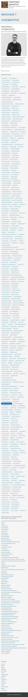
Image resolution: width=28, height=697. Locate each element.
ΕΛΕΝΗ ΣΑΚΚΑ (20, 217)
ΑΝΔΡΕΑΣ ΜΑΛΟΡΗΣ (16, 110)
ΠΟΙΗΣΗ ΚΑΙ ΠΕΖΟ (4, 686)
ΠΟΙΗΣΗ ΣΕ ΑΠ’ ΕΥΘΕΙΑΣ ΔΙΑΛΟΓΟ (7, 623)
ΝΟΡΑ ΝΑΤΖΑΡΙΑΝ (5, 414)
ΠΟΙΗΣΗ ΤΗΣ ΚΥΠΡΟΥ (5, 625)
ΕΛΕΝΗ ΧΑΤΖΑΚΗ (14, 219)
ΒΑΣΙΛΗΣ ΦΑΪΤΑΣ (13, 142)
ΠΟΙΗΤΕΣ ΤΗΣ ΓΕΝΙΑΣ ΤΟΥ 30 (6, 632)
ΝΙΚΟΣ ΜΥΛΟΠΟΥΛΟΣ (22, 407)
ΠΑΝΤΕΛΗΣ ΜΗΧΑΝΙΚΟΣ (14, 429)
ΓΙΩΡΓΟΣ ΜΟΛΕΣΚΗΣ (15, 172)
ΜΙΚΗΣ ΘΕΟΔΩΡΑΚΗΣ (5, 594)
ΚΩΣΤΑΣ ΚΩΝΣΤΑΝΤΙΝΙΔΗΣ (15, 309)
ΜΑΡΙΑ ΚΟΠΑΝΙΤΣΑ (13, 345)
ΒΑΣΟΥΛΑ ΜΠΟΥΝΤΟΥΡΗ (19, 144)
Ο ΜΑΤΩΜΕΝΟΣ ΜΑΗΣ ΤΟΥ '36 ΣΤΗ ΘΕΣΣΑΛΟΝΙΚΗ (10, 602)
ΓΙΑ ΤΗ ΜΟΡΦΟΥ (4, 548)
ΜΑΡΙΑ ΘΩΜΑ (14, 339)
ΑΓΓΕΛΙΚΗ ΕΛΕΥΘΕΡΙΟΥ (6, 82)
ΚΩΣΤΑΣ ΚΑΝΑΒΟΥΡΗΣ (6, 307)
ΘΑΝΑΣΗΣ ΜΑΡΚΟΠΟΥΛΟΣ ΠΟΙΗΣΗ (8, 249)
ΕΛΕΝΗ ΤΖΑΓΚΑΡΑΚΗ (5, 219)
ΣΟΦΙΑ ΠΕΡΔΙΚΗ (15, 452)
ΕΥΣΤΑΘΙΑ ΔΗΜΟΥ (21, 234)
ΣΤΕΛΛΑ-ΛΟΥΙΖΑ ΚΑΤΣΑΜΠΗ (6, 465)
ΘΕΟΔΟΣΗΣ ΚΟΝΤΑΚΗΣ (14, 251)
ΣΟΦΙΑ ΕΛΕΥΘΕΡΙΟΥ (5, 450)
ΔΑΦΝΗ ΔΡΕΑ (15, 185)
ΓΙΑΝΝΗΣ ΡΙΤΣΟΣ (5, 159)
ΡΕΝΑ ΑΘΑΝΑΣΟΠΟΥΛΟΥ (14, 439)
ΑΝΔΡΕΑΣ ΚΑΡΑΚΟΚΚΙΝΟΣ (6, 110)
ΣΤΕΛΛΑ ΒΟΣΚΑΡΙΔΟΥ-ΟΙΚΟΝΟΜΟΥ (19, 465)
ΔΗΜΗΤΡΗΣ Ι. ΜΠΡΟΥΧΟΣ (17, 191)
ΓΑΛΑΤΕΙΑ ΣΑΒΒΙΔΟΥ (5, 148)
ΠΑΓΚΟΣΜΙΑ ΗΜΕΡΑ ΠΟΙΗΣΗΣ (6, 609)
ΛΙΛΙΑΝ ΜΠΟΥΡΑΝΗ (13, 322)
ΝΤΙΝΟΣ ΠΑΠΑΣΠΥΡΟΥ (6, 416)
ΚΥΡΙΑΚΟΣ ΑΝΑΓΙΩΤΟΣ (6, 292)
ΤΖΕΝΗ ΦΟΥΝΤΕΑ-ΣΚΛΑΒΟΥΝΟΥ (7, 482)
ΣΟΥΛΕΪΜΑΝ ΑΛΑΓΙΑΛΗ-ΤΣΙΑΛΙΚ (15, 448)
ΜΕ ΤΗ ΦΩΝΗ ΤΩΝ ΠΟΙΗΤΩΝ (6, 588)
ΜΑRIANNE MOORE (4, 578)
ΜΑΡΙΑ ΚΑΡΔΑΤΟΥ (5, 343)
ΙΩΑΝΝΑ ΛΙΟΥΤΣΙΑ (21, 264)
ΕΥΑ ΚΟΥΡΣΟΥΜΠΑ (5, 230)
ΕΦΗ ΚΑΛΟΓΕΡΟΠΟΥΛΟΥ (19, 238)
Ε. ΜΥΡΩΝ (10, 206)
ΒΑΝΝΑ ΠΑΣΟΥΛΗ (5, 138)
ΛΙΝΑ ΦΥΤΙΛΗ (4, 324)
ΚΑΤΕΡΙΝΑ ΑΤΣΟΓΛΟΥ (5, 277)
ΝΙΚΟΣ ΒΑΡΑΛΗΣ (14, 405)
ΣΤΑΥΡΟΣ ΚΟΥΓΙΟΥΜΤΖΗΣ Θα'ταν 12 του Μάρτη (9, 637)
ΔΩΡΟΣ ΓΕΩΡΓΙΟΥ (22, 204)
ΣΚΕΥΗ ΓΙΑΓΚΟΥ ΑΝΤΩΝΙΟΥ (14, 446)
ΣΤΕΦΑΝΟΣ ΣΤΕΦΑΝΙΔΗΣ (15, 474)
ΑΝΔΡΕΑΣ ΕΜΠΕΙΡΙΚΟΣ (6, 108)
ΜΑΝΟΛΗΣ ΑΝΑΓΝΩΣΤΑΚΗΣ (18, 330)
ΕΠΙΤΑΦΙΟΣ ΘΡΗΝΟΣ (5, 555)
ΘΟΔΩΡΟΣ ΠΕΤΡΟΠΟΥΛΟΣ (6, 260)
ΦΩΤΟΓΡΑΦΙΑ (3, 690)
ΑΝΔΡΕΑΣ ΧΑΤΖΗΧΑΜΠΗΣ (6, 116)
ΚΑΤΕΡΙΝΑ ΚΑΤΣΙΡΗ (21, 279)
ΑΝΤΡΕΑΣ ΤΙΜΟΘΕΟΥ (22, 127)
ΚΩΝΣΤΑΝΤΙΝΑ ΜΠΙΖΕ (5, 298)
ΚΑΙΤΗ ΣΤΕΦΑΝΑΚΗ (5, 268)
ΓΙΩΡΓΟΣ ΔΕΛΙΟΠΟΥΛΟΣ (16, 163)
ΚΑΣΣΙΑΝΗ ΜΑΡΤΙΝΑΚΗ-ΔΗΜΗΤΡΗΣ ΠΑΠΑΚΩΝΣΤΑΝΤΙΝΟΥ (12, 275)
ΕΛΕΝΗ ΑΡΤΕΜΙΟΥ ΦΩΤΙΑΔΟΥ (14, 215)
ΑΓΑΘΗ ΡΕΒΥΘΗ (4, 78)
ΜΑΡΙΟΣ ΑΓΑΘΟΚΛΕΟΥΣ (6, 367)
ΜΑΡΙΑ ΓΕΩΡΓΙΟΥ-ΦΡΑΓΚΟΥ (18, 337)
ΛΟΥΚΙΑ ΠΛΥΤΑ (10, 324)
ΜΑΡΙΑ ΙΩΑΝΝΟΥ (21, 339)
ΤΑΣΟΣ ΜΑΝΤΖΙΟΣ (14, 478)
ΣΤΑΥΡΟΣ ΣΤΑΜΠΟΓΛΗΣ (17, 461)
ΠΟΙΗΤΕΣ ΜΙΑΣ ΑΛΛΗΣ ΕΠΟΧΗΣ (7, 628)
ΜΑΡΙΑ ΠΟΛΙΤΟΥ (4, 358)
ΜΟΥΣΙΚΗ (3, 678)
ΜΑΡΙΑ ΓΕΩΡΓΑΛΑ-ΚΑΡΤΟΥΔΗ (7, 337)
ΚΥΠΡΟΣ (2, 672)
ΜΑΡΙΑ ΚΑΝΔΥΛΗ (4, 341)
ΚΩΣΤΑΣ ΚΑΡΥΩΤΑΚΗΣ (15, 307)
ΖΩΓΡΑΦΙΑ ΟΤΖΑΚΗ (5, 240)
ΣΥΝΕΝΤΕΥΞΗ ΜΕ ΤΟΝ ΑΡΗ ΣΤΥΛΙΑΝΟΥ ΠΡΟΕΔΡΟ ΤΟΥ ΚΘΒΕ (12, 644)
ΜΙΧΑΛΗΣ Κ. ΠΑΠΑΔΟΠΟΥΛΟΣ (7, 377)
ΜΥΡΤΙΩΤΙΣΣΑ (21, 386)
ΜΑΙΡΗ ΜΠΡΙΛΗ (21, 326)
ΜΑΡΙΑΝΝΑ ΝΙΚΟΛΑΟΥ (13, 352)
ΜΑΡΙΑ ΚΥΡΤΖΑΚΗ (13, 347)
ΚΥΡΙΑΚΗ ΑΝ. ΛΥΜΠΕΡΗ (16, 290)
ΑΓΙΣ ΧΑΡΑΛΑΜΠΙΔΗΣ (13, 84)
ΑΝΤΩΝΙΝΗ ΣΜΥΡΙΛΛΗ (13, 131)
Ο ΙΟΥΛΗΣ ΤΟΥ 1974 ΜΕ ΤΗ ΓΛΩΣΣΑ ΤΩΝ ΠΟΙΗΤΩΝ (10, 601)
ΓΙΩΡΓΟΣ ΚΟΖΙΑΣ (14, 170)
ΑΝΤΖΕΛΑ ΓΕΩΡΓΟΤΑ (14, 125)
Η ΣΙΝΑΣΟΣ (3, 564)
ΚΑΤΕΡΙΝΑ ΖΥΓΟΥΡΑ (13, 279)
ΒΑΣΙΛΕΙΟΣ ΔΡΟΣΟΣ (20, 138)
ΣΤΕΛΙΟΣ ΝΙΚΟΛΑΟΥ (16, 463)
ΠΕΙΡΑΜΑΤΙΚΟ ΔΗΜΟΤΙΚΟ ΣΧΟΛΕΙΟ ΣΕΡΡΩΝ (9, 618)
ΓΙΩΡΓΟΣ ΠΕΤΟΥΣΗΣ (5, 174)
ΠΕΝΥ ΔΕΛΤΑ (13, 433)
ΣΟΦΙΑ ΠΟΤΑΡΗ (23, 452)
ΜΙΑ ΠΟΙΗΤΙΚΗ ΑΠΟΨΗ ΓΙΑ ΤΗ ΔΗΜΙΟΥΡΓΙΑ (9, 590)
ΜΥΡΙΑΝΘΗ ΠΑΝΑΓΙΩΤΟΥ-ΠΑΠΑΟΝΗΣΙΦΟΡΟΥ (10, 386)
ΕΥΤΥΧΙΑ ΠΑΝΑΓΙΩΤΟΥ (18, 236)
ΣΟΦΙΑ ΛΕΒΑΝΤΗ (21, 450)
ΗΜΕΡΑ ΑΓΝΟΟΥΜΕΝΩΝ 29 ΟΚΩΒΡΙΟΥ (8, 566)
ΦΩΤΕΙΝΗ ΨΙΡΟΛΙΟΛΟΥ (6, 495)
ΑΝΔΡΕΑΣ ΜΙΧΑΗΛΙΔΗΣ (6, 112)
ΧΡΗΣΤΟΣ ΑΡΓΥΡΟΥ (5, 499)
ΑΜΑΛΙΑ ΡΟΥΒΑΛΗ (12, 95)
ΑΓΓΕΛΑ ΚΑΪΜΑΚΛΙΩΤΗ (13, 78)
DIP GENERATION (4, 527)
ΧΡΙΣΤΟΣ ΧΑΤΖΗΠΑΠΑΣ (14, 510)
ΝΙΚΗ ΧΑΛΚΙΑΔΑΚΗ (15, 401)
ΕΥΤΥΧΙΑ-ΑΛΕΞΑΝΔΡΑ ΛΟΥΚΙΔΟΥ (7, 236)
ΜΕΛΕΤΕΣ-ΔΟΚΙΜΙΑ (4, 674)
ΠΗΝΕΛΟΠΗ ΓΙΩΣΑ (14, 435)
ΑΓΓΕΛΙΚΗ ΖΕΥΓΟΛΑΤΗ (15, 82)
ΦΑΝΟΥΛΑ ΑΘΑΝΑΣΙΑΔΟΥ (6, 489)
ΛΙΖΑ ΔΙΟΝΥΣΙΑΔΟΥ (5, 322)
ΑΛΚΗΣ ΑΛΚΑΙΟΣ (4, 531)
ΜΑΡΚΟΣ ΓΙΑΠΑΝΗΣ (5, 369)
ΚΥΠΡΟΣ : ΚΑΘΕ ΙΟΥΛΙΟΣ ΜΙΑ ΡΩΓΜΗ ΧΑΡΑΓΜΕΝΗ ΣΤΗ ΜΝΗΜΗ (13, 569)
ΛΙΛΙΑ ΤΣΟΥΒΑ (20, 322)
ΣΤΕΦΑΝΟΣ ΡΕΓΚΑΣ (5, 474)
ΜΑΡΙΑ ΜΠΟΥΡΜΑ (5, 352)
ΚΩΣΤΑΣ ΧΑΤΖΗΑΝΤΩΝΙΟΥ (14, 313)
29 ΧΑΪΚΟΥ (3, 524)
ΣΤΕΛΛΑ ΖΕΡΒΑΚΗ (22, 467)
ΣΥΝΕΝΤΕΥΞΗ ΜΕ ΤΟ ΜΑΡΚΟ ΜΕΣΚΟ (8, 642)
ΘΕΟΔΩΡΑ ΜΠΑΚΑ (4, 567)
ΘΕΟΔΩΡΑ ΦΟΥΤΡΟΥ (15, 253)
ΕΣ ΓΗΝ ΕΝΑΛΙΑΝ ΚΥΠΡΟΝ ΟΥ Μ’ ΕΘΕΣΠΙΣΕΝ (9, 557)
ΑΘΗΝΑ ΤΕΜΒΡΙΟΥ (15, 86)
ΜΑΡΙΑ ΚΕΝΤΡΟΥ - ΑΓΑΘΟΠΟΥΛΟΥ (15, 343)
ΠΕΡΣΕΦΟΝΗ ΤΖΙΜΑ (5, 435)
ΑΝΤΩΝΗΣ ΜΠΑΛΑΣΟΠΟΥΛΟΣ (19, 129)
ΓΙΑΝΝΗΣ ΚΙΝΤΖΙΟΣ (15, 155)
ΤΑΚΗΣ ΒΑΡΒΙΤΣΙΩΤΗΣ (5, 478)
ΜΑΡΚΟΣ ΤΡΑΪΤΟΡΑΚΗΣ (14, 369)
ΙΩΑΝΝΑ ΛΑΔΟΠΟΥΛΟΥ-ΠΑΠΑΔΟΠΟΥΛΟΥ (9, 264)
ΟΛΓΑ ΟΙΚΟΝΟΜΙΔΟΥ (5, 420)
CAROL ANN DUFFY (5, 526)
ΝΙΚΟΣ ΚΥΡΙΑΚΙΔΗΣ (13, 407)
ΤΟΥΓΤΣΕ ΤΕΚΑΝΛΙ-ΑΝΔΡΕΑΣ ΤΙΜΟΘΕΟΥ (18, 484)
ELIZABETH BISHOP (5, 529)
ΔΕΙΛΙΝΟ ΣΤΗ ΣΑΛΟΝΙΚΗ (5, 552)
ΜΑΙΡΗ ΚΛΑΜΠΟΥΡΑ (5, 326)
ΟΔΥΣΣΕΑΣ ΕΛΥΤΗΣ (14, 418)
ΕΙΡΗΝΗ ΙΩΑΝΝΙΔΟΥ (5, 208)
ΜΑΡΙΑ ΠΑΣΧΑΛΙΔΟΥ (18, 354)
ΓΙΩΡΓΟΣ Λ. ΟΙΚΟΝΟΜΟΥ (6, 172)
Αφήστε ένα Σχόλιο (4, 31)
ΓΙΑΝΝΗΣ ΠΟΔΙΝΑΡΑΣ (15, 157)
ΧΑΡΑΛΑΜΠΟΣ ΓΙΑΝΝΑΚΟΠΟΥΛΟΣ (17, 495)
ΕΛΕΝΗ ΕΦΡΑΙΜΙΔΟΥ (13, 217)
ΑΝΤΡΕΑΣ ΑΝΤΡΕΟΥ (5, 534)
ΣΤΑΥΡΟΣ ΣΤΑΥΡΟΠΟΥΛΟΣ (6, 463)
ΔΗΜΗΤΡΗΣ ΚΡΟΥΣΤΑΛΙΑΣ (6, 193)
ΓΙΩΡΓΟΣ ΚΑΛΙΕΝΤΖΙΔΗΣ (14, 168)
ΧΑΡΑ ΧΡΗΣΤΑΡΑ (4, 497)
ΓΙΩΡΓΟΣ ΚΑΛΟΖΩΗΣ (5, 170)
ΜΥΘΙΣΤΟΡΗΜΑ (4, 679)
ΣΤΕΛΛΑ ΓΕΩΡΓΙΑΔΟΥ (5, 467)
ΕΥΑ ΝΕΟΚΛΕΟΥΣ (13, 230)
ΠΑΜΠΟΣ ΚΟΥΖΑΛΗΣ (14, 422)
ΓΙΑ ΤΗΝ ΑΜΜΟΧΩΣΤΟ (5, 550)
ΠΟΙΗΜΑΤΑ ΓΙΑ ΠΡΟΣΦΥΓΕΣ (6, 620)
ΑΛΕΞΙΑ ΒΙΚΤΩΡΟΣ (22, 93)
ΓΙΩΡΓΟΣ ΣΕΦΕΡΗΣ (13, 176)
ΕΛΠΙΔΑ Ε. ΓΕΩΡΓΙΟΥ (5, 223)
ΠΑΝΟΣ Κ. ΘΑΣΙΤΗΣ (5, 429)
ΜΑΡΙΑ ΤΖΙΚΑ (4, 362)
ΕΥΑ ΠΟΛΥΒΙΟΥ (20, 230)
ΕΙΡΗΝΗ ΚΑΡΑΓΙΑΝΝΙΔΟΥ (14, 208)
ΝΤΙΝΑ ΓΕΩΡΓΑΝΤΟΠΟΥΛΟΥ (14, 414)
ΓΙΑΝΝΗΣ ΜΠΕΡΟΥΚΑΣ (6, 157)
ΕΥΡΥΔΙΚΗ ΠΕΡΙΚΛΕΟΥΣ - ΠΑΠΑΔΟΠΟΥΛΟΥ (9, 234)
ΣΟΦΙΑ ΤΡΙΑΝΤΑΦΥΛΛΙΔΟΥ (6, 454)
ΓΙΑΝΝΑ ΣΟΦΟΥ (15, 153)
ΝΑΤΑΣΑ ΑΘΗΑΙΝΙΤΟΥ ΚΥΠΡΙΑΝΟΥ (15, 392)
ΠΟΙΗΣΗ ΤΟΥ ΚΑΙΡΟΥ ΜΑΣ (6, 627)
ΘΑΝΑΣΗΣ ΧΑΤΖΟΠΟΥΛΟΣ (20, 249)
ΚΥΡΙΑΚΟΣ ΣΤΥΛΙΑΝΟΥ (15, 294)
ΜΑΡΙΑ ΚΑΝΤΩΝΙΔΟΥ (12, 341)
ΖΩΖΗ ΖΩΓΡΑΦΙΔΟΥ (13, 240)
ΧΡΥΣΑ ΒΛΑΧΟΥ (23, 510)
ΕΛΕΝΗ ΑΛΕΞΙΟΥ (4, 215)
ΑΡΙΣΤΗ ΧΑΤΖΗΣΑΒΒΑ (5, 536)
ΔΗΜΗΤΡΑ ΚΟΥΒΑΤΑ (5, 189)
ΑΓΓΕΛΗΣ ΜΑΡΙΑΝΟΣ (15, 80)
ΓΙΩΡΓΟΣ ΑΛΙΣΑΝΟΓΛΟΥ (16, 161)
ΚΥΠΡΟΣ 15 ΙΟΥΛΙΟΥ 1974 (6, 290)
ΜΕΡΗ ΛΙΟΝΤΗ (22, 373)
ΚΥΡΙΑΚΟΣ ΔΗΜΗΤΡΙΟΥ (15, 292)
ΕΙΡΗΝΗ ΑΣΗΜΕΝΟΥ (17, 206)
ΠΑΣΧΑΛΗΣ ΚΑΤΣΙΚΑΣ (14, 431)
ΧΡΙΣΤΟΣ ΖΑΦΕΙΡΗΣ (14, 508)
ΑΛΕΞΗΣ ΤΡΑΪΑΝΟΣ (14, 93)
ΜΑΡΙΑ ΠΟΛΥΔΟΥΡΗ (12, 358)
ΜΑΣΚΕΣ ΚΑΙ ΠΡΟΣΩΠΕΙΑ (5, 585)
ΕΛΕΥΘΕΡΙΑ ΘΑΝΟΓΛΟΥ (6, 221)
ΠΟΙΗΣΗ (9, 31)
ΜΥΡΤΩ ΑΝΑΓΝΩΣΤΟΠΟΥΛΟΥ (7, 388)
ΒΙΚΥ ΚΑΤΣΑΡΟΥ (20, 146)
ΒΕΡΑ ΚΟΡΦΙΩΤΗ (5, 146)
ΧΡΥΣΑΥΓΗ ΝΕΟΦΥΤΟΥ (5, 653)
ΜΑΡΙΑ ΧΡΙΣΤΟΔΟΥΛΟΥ (18, 362)
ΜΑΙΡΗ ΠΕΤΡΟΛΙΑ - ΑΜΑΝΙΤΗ (7, 328)
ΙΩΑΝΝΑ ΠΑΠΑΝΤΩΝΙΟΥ (6, 266)
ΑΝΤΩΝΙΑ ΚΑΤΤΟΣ (5, 131)
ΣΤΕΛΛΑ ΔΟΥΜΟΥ (14, 467)
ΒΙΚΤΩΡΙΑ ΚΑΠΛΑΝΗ (12, 146)
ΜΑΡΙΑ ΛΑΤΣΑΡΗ (20, 347)
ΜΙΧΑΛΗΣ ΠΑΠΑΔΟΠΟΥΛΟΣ (6, 382)
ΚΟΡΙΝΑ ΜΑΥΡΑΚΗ (15, 285)
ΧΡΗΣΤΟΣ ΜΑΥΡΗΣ (13, 499)
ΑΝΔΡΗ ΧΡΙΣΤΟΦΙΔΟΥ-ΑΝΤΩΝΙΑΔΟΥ (18, 116)
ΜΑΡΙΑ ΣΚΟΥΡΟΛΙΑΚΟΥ (22, 358)
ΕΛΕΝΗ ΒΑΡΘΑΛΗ (5, 217)
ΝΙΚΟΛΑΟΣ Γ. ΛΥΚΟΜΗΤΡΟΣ (6, 403)
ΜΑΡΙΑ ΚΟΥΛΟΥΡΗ (5, 347)
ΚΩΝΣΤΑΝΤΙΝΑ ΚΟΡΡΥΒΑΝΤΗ (7, 296)
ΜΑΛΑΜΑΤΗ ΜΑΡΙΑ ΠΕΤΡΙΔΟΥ (7, 330)
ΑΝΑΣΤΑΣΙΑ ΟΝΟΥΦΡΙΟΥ (17, 99)
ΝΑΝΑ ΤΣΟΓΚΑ (16, 388)
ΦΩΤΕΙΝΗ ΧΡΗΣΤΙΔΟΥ (13, 493)
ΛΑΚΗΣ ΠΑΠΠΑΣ (4, 573)
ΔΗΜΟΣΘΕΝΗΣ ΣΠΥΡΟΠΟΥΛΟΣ (7, 202)
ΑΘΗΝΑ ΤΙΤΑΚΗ (22, 86)
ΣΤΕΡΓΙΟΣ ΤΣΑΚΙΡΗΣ (12, 469)
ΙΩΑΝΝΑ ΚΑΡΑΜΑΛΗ (13, 262)
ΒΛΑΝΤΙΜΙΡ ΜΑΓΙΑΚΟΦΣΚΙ (6, 540)
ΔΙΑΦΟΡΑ (3, 664)
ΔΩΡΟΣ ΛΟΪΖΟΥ (4, 206)
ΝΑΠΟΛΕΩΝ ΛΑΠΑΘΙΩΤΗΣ (13, 390)
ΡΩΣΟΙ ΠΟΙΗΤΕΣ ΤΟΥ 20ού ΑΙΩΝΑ (7, 635)
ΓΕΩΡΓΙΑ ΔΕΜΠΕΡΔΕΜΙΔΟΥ (15, 148)
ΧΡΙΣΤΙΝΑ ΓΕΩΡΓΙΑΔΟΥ (6, 506)
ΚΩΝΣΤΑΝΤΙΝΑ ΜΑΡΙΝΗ (17, 296)
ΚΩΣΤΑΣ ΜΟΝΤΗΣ (5, 311)
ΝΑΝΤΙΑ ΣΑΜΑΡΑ (4, 390)
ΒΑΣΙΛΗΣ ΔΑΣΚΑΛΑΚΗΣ (6, 140)
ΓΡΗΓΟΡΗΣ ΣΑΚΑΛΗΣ (16, 183)
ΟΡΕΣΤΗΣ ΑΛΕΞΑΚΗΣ (14, 420)
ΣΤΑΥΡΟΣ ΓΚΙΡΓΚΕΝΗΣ (6, 459)
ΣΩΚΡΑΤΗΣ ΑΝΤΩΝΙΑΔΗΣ (20, 476)
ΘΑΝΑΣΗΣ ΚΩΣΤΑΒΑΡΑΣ (6, 245)
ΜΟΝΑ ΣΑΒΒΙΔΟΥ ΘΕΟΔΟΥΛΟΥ (18, 382)
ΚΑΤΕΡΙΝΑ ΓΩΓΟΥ (5, 279)
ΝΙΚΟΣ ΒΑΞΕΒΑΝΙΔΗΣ (5, 405)
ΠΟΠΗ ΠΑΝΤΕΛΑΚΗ (19, 437)
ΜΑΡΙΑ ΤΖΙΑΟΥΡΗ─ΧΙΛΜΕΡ (19, 360)
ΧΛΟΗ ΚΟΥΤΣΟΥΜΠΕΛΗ (21, 497)
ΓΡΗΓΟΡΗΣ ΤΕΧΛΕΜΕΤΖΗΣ (6, 185)
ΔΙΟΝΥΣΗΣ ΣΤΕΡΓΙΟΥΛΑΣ (6, 204)
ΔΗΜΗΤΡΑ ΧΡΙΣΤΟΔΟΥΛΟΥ (14, 189)
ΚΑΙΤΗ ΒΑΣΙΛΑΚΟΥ (15, 266)
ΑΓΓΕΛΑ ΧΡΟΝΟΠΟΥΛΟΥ (6, 80)
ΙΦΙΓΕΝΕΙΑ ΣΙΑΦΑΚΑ (16, 260)
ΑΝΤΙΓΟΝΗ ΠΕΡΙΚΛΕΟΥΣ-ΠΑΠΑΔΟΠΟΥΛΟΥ (9, 127)
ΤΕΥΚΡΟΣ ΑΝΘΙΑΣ (14, 480)
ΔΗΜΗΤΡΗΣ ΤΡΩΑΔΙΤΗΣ (6, 200)
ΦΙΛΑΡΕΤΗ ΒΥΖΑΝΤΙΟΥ (16, 489)
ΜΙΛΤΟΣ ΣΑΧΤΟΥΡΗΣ (5, 375)
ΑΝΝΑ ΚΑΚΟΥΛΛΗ (4, 533)
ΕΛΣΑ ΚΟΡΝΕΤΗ (13, 223)
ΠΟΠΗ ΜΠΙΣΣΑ (12, 437)
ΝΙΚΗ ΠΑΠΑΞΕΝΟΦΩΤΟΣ (6, 399)
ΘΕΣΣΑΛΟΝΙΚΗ (4, 671)
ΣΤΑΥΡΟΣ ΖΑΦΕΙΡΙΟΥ (15, 459)
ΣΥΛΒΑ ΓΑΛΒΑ (12, 476)
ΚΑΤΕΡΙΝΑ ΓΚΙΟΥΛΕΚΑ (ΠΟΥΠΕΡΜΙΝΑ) (17, 277)
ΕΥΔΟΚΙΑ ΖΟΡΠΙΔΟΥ (11, 232)
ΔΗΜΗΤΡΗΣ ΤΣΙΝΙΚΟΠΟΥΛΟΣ (17, 200)
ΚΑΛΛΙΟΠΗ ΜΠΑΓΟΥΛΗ (15, 270)
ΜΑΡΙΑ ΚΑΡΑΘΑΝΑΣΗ (21, 341)
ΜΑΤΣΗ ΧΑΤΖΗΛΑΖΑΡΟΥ (18, 371)
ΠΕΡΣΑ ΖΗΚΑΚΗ (19, 433)
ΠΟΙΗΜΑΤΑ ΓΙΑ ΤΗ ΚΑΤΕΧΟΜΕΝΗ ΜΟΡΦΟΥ (9, 621)
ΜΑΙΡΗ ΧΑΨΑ (15, 328)
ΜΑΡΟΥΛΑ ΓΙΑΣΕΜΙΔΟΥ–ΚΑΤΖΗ (7, 371)
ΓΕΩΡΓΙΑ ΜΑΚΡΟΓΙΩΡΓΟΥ (6, 153)
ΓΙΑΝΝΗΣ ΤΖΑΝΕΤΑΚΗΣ (6, 161)
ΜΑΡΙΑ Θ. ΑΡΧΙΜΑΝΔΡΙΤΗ (6, 339)
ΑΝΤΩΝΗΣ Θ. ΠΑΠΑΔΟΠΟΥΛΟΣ (7, 129)
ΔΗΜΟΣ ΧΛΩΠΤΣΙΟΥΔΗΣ (19, 202)
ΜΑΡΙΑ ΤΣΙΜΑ (10, 362)
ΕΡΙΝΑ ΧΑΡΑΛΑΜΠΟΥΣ (21, 223)
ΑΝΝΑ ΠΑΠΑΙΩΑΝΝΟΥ (5, 125)
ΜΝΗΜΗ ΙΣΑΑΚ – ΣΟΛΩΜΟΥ (6, 597)
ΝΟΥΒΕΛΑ (3, 681)
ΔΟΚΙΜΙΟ (2, 667)
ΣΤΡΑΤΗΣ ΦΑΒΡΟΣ (5, 476)
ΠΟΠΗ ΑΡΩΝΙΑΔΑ (5, 437)
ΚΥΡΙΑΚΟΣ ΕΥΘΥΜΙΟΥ (5, 294)
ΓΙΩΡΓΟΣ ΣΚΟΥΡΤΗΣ (5, 178)
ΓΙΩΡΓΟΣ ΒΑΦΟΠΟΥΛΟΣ (6, 163)
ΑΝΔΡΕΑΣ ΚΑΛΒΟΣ (15, 108)
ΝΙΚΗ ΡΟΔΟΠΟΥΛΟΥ (15, 399)
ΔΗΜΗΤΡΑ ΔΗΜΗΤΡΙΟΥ (15, 187)
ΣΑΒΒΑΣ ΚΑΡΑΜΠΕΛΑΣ (14, 444)
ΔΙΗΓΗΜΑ (3, 665)
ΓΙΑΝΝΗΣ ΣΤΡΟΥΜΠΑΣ (13, 159)
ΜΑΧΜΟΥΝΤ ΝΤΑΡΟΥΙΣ (5, 587)
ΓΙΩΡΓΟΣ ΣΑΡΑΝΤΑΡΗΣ (15, 174)
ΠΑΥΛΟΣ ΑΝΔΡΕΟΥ (22, 431)
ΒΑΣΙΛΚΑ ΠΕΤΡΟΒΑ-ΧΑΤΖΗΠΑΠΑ (7, 144)
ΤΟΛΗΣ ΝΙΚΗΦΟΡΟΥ (5, 484)
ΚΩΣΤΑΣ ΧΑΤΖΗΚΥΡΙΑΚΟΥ (6, 315)
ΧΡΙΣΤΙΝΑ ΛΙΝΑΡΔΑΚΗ (5, 508)
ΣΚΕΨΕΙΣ (2, 688)
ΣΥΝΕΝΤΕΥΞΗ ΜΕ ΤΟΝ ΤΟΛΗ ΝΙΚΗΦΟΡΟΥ (9, 646)
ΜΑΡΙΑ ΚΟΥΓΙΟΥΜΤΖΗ (22, 345)
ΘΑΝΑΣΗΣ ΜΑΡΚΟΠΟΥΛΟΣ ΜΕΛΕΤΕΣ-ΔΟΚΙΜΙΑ (10, 247)
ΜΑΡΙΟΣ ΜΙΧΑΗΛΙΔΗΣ (15, 367)
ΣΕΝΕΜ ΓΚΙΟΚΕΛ (23, 444)
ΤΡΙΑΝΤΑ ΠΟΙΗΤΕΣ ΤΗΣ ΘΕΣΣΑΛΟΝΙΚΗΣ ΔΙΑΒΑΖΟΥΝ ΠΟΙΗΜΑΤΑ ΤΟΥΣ (14, 648)
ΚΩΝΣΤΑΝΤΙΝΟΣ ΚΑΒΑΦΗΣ (6, 300)
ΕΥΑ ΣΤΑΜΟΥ (4, 232)
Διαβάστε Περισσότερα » (5, 70)
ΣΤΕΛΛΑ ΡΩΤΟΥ (4, 469)
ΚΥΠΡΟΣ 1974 (3, 571)
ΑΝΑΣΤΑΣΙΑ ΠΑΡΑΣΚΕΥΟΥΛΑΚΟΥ (7, 101)
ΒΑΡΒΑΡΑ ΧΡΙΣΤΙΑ (13, 138)
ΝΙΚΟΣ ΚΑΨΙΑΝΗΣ (5, 407)
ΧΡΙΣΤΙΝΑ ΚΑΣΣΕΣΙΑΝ (15, 506)
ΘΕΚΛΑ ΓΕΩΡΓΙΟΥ (5, 251)
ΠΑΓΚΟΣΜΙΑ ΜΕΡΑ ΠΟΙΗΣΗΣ (6, 608)
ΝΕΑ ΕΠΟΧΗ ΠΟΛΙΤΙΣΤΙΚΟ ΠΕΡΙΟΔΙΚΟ (8, 599)
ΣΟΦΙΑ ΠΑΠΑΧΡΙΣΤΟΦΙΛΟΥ (6, 452)
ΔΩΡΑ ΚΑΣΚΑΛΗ (15, 204)
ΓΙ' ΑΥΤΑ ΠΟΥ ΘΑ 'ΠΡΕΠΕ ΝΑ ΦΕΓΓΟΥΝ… (8, 543)
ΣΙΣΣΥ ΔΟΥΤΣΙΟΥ (5, 446)
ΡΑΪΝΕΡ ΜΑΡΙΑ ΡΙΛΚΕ (5, 634)
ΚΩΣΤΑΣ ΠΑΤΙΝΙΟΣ (5, 313)
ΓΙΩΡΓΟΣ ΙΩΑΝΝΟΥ (5, 168)
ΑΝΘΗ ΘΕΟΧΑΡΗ (5, 123)
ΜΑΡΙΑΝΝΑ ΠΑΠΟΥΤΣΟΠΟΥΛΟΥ (7, 354)
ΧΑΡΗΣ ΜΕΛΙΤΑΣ (12, 497)
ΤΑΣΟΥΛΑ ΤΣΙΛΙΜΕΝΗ (5, 480)
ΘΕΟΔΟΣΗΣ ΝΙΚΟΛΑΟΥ (6, 253)
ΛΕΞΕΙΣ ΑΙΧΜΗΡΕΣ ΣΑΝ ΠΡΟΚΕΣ (7, 574)
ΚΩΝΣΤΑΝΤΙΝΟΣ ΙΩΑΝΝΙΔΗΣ (16, 298)
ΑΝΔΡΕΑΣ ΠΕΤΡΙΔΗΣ (14, 112)
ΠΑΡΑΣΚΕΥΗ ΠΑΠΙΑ (5, 431)
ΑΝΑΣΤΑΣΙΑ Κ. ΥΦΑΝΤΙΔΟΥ (6, 99)
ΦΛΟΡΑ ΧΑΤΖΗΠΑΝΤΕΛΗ (5, 651)
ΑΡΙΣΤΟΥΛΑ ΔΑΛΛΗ (22, 131)
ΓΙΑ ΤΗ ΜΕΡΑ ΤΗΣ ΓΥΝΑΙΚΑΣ (6, 547)
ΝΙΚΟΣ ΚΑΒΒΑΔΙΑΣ (21, 405)
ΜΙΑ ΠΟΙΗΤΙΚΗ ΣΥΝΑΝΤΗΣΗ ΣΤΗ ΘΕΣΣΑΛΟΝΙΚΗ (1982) (11, 592)
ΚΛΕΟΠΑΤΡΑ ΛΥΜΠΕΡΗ (14, 283)
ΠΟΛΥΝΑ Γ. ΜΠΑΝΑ (22, 435)
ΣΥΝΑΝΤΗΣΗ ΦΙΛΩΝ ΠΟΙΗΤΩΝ (6, 639)
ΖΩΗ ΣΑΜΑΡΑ (21, 240)
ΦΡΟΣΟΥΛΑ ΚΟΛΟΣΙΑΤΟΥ (6, 491)
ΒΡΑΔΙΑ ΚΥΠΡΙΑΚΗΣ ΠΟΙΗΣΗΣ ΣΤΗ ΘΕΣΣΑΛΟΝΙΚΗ (10, 541)
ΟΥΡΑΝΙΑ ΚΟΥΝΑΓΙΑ (5, 422)
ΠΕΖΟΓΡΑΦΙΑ (3, 683)
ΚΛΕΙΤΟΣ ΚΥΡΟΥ (21, 281)
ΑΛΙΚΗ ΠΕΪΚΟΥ (4, 95)
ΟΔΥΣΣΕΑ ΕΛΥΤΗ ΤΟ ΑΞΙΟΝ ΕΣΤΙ (7, 604)
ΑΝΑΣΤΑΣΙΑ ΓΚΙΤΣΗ (17, 97)
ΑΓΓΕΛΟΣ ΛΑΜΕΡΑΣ (5, 84)
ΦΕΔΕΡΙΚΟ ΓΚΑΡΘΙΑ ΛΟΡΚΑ (6, 649)
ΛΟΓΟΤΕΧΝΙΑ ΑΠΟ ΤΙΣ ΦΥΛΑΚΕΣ (7, 576)
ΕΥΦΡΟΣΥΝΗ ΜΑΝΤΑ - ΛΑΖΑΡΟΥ (7, 238)
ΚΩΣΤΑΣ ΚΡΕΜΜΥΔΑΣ (5, 309)
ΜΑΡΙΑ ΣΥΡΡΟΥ (4, 360)
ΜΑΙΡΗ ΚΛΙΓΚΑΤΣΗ (13, 326)
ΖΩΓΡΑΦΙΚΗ (3, 669)
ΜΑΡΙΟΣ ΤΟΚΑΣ (4, 583)
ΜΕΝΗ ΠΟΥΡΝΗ (15, 373)
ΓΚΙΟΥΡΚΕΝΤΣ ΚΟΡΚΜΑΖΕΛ (6, 183)
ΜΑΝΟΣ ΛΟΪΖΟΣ (4, 580)
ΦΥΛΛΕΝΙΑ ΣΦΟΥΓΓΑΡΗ (16, 491)
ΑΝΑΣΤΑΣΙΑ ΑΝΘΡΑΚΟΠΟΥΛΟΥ (7, 97)
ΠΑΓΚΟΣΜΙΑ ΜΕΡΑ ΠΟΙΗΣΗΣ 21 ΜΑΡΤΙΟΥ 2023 (9, 611)
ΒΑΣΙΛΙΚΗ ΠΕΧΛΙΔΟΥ (5, 538)
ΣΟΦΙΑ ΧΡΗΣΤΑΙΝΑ (16, 454)
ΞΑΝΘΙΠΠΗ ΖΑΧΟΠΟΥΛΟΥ (16, 416)
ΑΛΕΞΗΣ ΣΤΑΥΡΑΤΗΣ (5, 93)
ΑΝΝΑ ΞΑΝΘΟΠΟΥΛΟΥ (13, 123)
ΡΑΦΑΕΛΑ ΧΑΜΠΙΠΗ (5, 439)
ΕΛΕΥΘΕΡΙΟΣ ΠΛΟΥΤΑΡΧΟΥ (16, 221)
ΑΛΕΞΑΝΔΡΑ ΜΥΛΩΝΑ (5, 91)
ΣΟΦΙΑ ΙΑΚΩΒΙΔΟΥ (14, 450)
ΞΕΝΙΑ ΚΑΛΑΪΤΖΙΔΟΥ (5, 418)
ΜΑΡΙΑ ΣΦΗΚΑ (11, 360)
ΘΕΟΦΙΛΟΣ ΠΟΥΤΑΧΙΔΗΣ (6, 255)
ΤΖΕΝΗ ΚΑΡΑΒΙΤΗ (22, 480)
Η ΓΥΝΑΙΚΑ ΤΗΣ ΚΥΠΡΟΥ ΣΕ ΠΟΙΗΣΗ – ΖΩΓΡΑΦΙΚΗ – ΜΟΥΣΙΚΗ (12, 559)
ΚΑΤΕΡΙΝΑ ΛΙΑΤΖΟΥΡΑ (5, 281)
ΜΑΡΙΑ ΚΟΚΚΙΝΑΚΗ (5, 345)
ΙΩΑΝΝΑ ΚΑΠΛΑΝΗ (5, 262)
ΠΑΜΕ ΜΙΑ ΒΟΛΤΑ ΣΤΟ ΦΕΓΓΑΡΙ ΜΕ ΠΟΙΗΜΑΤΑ (9, 616)
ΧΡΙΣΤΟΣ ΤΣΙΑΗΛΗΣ (5, 510)
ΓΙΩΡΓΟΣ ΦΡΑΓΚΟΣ (14, 178)
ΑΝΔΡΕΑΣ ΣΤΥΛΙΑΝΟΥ (15, 114)
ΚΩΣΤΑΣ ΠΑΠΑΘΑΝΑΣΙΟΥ (14, 311)
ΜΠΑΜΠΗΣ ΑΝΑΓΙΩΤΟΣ (6, 384)
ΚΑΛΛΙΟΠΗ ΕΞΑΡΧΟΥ (5, 270)
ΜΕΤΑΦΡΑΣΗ (3, 676)
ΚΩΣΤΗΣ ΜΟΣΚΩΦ (15, 315)
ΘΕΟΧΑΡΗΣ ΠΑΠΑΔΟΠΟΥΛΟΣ (17, 255)
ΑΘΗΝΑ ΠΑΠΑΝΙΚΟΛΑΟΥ (6, 86)
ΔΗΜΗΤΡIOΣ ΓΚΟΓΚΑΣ (6, 187)
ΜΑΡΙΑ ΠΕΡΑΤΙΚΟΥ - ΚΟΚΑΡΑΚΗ (7, 356)
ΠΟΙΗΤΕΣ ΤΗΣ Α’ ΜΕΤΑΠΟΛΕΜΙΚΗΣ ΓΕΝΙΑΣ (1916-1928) (11, 630)
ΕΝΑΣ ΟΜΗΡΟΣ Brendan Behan (7, 554)
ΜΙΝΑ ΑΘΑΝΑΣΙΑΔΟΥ (14, 375)
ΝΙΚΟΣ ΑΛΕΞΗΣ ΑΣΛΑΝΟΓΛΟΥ (18, 403)
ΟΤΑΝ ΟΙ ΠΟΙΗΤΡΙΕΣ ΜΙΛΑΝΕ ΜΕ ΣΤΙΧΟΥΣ (8, 606)
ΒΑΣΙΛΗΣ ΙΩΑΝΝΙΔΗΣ (14, 140)
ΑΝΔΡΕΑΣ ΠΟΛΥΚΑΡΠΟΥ (6, 114)
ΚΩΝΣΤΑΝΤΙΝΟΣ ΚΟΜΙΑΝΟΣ (17, 300)
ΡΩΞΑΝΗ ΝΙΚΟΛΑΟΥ (5, 444)
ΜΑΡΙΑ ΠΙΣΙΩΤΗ (16, 356)
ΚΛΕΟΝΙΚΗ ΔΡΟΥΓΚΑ (5, 283)
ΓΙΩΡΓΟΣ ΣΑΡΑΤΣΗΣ (5, 176)
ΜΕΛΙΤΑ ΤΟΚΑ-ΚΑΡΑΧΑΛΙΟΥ (6, 373)
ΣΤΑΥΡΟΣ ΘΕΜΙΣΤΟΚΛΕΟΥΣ (6, 461)
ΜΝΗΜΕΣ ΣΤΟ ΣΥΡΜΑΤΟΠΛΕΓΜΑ (7, 595)
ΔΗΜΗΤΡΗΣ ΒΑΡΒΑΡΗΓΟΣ (6, 191)
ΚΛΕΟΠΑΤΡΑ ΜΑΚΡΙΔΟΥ (6, 285)
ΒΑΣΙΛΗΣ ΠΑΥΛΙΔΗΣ (5, 142)
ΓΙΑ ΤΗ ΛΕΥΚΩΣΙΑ (4, 545)
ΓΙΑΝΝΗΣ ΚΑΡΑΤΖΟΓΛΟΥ (6, 155)
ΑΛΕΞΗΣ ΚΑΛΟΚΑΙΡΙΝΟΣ (15, 91)
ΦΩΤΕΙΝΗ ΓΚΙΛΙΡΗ (5, 493)
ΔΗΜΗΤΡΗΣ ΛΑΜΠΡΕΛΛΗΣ (17, 193)
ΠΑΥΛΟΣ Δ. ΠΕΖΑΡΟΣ (5, 433)
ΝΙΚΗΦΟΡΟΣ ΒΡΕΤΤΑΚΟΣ (6, 401)
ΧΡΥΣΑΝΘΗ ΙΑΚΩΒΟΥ (5, 512)
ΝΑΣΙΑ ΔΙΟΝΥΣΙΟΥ (5, 392)
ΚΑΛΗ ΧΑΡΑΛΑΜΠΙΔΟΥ (14, 268)
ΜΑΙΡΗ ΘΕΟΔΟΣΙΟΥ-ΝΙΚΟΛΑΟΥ (20, 324)
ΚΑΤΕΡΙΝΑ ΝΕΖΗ (13, 281)
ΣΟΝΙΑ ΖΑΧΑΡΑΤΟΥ (5, 448)
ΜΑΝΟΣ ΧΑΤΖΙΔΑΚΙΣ (4, 581)
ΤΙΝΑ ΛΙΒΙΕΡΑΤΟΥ (18, 482)
